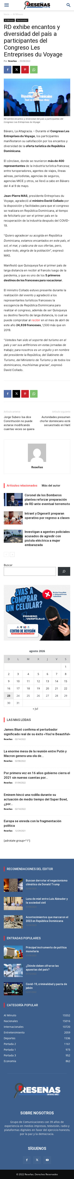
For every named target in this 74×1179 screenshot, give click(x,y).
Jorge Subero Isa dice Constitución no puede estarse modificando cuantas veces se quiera (19, 423)
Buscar (8, 565)
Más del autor (51, 485)
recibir (36, 320)
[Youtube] (47, 1160)
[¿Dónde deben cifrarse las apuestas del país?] (13, 970)
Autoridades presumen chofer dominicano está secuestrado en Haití (55, 421)
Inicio (6, 14)
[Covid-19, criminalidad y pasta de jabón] (13, 988)
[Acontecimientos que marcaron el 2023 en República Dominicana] (13, 921)
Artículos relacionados (22, 485)
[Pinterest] (25, 69)
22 (65, 688)
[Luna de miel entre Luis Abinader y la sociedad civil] (13, 903)
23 (8, 695)
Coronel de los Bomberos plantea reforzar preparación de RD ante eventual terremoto (47, 499)
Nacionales (22, 20)
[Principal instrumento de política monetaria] (13, 952)
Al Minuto (18, 14)
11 (28, 681)
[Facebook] (7, 69)
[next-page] (12, 554)
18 (28, 688)
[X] (16, 69)
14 (56, 681)
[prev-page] (6, 554)
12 (38, 681)
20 (47, 688)
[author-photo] (37, 461)
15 (65, 681)
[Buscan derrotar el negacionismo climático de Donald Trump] (13, 885)
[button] (6, 5)
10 (18, 681)
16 (8, 688)
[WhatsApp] (34, 69)
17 (18, 688)
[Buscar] (64, 571)
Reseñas (12, 61)
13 (47, 681)
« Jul (35, 708)
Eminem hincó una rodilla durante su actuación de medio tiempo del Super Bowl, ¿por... (36, 799)
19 (38, 688)
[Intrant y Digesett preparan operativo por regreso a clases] (13, 517)
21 (56, 688)
